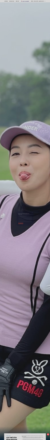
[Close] (32, 213)
